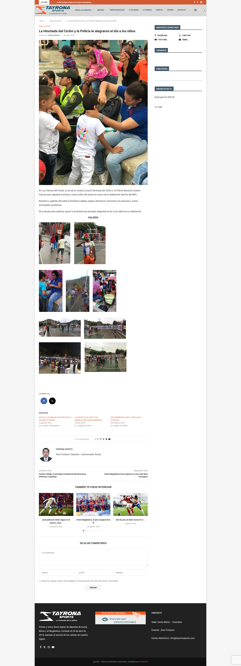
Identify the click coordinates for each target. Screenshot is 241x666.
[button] (51, 2)
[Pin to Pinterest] (106, 439)
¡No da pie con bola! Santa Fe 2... (130, 520)
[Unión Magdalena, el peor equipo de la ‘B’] (93, 504)
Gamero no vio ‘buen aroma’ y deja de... (71, 2)
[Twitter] (197, 2)
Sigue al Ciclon (55, 21)
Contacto (182, 10)
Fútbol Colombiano (83, 10)
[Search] (199, 10)
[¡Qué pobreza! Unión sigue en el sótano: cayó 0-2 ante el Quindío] (56, 504)
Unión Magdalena (117, 10)
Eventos (159, 10)
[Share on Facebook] (100, 439)
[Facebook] (194, 2)
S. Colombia (134, 10)
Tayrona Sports (54, 35)
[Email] (201, 2)
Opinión (170, 10)
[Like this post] (98, 439)
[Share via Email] (109, 439)
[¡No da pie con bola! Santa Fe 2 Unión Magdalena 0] (130, 504)
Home (41, 21)
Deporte (100, 10)
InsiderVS (144, 662)
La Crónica (147, 10)
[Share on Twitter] (103, 439)
